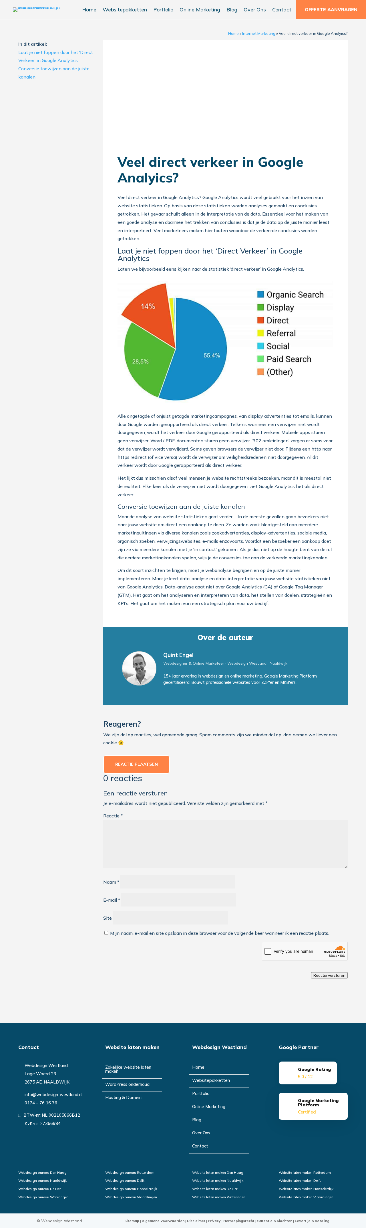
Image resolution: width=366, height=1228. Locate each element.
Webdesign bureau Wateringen (43, 1197)
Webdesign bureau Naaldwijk (42, 1180)
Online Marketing (200, 10)
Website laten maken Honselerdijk (306, 1189)
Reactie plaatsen (136, 764)
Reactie (113, 816)
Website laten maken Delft (300, 1180)
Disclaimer (196, 1221)
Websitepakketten (125, 10)
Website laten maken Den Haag (217, 1172)
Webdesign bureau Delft (124, 1180)
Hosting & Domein (123, 1098)
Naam (111, 882)
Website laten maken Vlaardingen (306, 1197)
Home (89, 10)
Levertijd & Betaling (312, 1221)
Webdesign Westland (61, 1220)
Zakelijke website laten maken (128, 1069)
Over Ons (255, 10)
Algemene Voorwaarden (163, 1221)
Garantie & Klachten (274, 1221)
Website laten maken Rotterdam (305, 1172)
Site (107, 918)
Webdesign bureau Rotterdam (129, 1172)
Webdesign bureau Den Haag (42, 1172)
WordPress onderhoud (127, 1084)
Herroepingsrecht (238, 1221)
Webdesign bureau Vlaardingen (131, 1197)
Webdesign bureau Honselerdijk (131, 1189)
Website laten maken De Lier (214, 1189)
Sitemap (131, 1221)
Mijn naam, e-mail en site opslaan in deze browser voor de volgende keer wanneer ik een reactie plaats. (219, 933)
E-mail (111, 900)
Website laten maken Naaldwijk (217, 1180)
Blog (231, 10)
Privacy (214, 1221)
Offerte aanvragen (331, 9)
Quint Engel (178, 655)
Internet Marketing (258, 33)
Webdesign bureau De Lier (39, 1189)
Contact (281, 10)
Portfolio (163, 10)
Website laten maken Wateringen (218, 1197)
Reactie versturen (329, 975)
